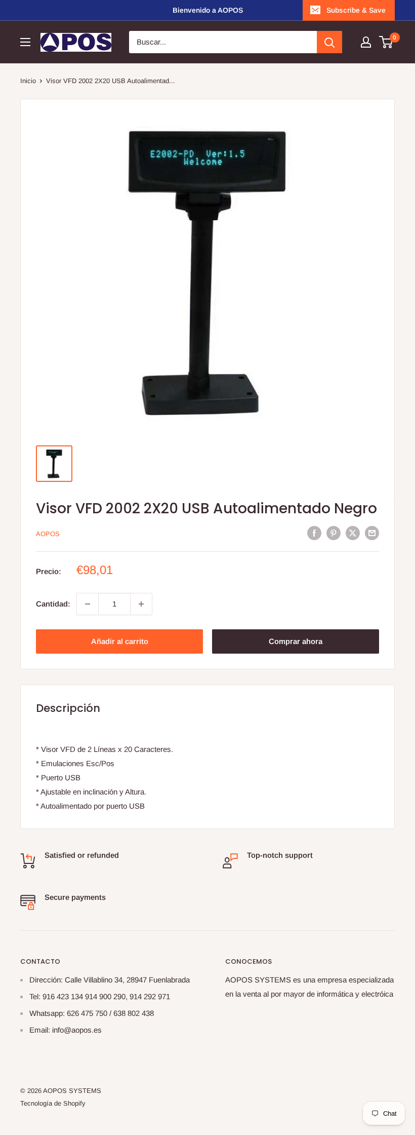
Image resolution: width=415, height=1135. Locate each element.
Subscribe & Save (356, 10)
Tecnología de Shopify (53, 1103)
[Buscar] (329, 42)
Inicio (28, 81)
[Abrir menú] (25, 42)
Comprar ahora (295, 641)
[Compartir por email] (372, 532)
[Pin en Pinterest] (333, 532)
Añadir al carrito (119, 641)
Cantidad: (53, 603)
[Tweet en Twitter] (353, 532)
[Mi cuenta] (366, 42)
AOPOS (48, 534)
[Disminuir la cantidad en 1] (87, 604)
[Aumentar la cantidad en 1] (141, 604)
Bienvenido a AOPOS (208, 10)
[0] (386, 42)
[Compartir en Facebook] (314, 532)
